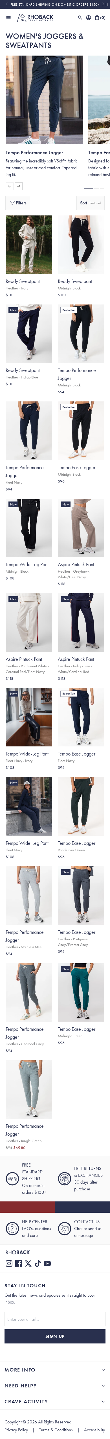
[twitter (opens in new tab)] (28, 1263)
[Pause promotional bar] (106, 4)
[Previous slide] (7, 4)
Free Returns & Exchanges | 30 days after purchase (55, 4)
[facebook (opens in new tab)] (18, 1263)
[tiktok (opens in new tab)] (37, 1263)
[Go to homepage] (35, 17)
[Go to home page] (55, 1252)
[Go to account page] (88, 17)
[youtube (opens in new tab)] (47, 1263)
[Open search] (80, 17)
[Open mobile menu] (8, 17)
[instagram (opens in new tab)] (9, 1263)
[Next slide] (103, 4)
